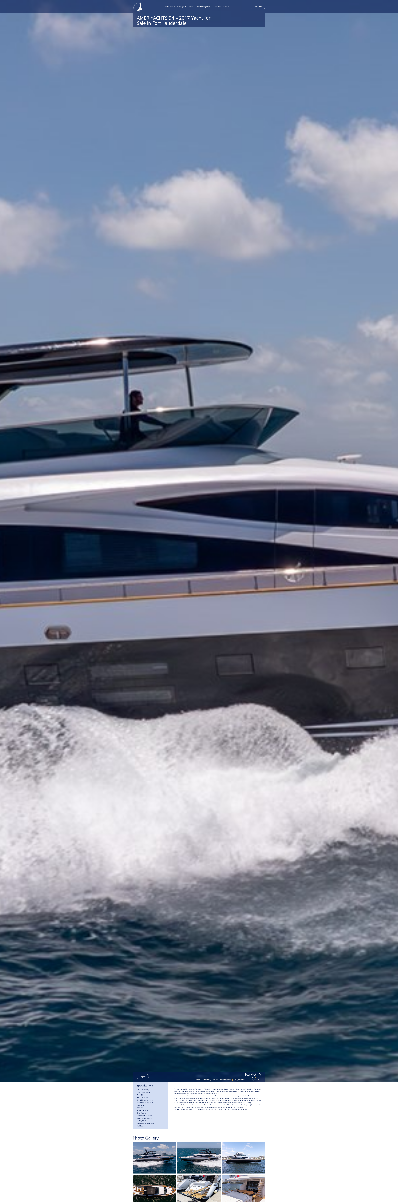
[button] (170, 6)
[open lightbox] (154, 1158)
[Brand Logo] (138, 6)
